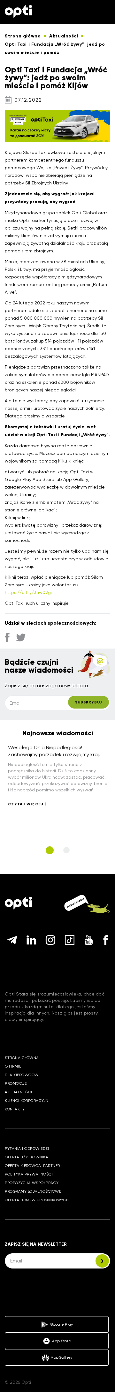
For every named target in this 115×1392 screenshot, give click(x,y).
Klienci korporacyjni (27, 1100)
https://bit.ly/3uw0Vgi (28, 592)
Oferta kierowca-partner (32, 1165)
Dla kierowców (22, 1075)
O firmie (13, 1066)
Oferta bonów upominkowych (37, 1200)
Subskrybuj (88, 702)
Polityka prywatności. (29, 1174)
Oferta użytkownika (26, 1157)
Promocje (16, 1083)
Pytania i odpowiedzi (27, 1148)
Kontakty (15, 1109)
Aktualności (18, 1092)
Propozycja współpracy (32, 1183)
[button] (50, 850)
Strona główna (22, 1058)
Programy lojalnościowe (33, 1191)
